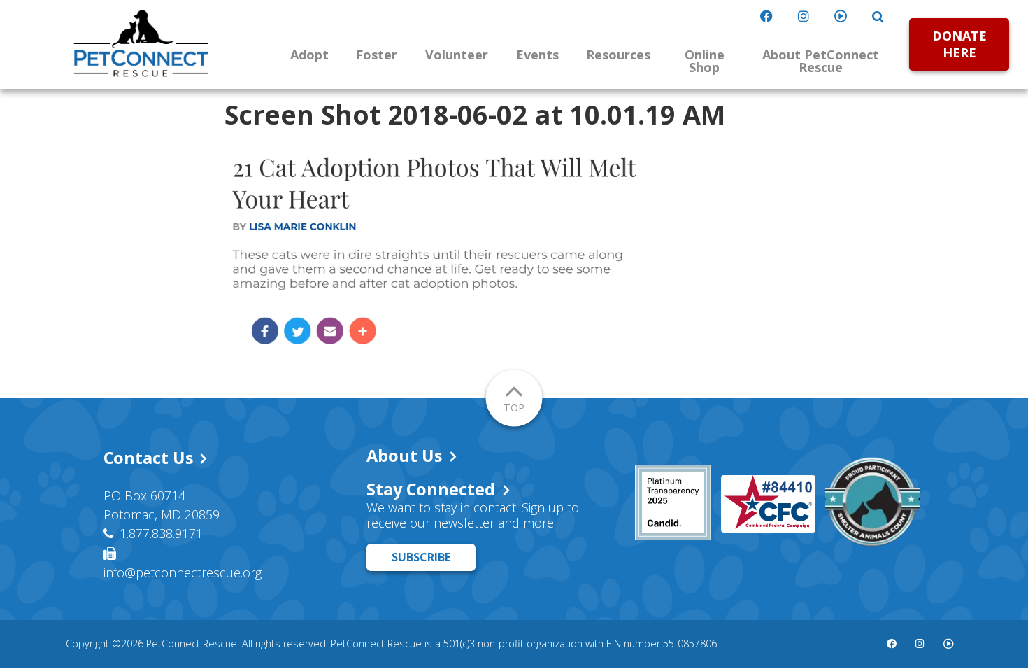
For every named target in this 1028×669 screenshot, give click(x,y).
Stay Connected (430, 489)
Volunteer (456, 54)
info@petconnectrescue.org (182, 572)
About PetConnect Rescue (820, 61)
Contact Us (148, 457)
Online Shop (704, 61)
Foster (376, 54)
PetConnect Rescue (141, 43)
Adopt (309, 54)
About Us (404, 455)
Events (537, 54)
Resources (618, 54)
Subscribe (421, 557)
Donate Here (959, 43)
